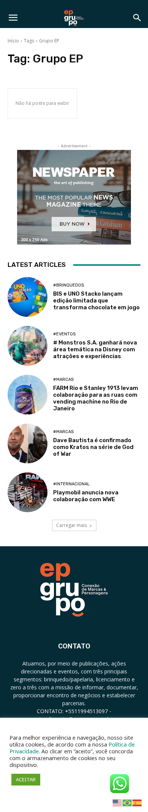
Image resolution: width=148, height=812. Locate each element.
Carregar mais (71, 525)
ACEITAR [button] (26, 779)
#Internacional (71, 484)
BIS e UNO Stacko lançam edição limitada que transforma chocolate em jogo (96, 300)
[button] (13, 18)
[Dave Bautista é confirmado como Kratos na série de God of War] (27, 443)
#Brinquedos (68, 285)
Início (13, 40)
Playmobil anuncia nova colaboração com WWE (85, 496)
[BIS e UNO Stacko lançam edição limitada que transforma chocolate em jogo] (27, 297)
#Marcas (63, 379)
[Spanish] (137, 802)
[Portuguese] (127, 802)
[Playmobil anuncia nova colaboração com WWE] (27, 492)
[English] (118, 802)
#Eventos (64, 334)
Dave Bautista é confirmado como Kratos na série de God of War (93, 447)
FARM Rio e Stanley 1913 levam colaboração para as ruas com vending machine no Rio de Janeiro (95, 398)
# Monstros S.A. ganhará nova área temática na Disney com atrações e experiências (95, 349)
